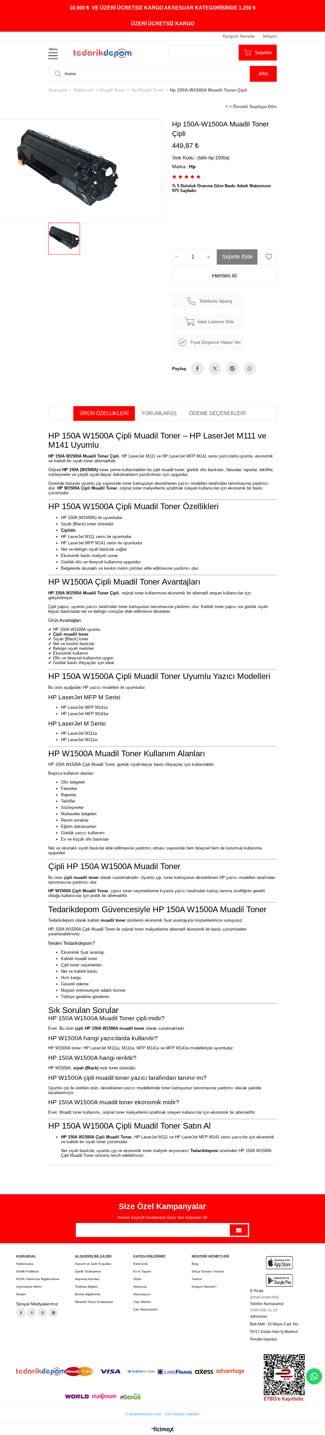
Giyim (137, 1279)
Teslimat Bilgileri (86, 1286)
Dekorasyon (142, 1294)
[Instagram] (42, 1312)
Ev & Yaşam (142, 1271)
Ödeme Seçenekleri (217, 413)
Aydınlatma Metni (29, 1286)
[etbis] (284, 1378)
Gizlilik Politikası (27, 1271)
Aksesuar (140, 1286)
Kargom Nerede (239, 36)
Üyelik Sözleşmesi (88, 1271)
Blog (195, 1263)
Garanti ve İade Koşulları (93, 1263)
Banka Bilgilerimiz (87, 1294)
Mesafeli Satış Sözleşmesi (94, 1302)
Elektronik (140, 1263)
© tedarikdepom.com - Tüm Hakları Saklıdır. (162, 1414)
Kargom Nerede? (204, 1286)
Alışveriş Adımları (87, 1279)
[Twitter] (31, 1312)
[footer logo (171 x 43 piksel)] (40, 1371)
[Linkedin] (53, 1312)
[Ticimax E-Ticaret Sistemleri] (162, 1430)
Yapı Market (142, 1302)
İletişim (270, 36)
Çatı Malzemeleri (145, 1309)
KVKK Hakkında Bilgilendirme (37, 1279)
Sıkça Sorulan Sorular (208, 1271)
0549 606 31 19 (263, 1310)
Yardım (197, 1279)
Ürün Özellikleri (104, 413)
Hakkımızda (24, 1263)
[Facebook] (21, 1312)
